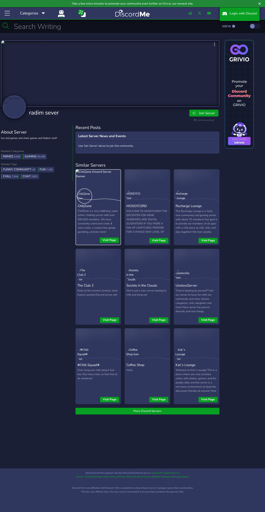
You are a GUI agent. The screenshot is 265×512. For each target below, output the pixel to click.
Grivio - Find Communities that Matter (96, 476)
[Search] (5, 26)
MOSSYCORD (136, 206)
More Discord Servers (147, 411)
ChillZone (85, 206)
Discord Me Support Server (165, 473)
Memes (11, 156)
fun (46, 169)
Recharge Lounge (189, 206)
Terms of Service (142, 476)
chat (30, 176)
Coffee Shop (135, 365)
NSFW (227, 26)
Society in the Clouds (141, 285)
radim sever (44, 113)
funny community (19, 169)
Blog (175, 476)
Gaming (35, 156)
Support (184, 476)
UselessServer (186, 285)
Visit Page (109, 240)
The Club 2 (85, 285)
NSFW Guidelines (162, 476)
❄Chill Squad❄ (88, 365)
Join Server (207, 113)
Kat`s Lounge (185, 365)
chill (10, 176)
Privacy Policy (125, 476)
